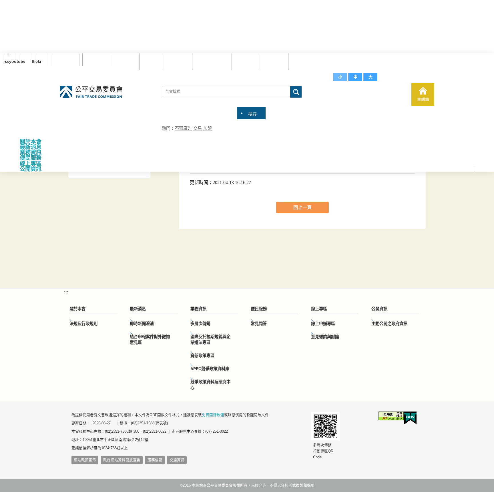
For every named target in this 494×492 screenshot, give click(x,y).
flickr (38, 61)
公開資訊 (30, 169)
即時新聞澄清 (142, 323)
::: (9, 55)
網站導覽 (176, 61)
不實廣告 (183, 128)
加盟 (207, 128)
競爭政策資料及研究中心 (210, 385)
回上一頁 (302, 207)
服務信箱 (301, 61)
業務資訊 (30, 153)
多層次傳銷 (200, 323)
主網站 (422, 94)
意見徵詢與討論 (325, 336)
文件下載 (272, 61)
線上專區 (30, 164)
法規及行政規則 (83, 323)
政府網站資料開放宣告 (121, 460)
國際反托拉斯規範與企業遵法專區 (210, 339)
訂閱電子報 (65, 59)
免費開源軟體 (213, 415)
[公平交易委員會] (91, 92)
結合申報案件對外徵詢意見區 (150, 339)
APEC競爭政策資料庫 (209, 368)
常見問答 (244, 61)
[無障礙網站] (391, 417)
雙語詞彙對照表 (211, 61)
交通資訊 (177, 460)
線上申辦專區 (323, 323)
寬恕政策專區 (202, 355)
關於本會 (30, 142)
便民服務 (30, 158)
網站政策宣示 (85, 460)
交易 (197, 128)
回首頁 (150, 61)
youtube (22, 61)
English (94, 59)
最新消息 (30, 147)
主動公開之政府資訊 (389, 323)
